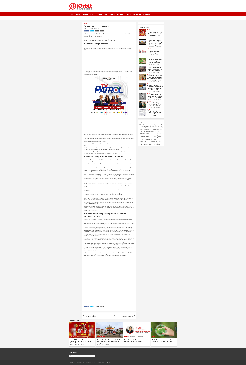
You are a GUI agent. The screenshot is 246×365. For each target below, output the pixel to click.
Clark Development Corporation (152, 128)
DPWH (156, 133)
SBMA (140, 143)
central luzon (157, 126)
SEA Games (145, 143)
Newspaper (146, 14)
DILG (154, 133)
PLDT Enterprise (151, 141)
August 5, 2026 (154, 54)
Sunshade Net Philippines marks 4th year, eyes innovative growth (154, 104)
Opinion (85, 14)
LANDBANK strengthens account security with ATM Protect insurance (155, 61)
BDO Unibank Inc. (145, 126)
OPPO (155, 139)
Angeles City (152, 125)
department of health (144, 133)
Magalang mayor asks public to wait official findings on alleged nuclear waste (155, 113)
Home (71, 14)
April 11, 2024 (87, 28)
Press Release (159, 37)
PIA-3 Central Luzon (94, 28)
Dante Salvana (158, 99)
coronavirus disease (158, 129)
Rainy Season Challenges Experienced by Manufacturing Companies (155, 51)
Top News (153, 144)
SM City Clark (150, 143)
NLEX (152, 139)
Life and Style (102, 14)
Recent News (144, 27)
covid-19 (143, 131)
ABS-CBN (142, 125)
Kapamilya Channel (143, 137)
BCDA (161, 124)
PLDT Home (158, 141)
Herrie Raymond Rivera (155, 56)
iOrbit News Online (81, 362)
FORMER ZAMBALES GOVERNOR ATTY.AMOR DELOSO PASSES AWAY (155, 96)
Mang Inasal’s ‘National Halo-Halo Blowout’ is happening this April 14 (122, 315)
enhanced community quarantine (155, 135)
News (77, 14)
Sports (129, 14)
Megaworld (154, 137)
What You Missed (76, 320)
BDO (141, 126)
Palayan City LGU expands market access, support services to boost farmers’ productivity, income (155, 78)
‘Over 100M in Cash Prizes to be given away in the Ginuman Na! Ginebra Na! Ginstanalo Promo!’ (155, 33)
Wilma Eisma (158, 144)
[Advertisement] (109, 61)
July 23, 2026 (152, 91)
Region (92, 14)
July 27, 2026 (152, 64)
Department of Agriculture (157, 131)
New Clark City (145, 139)
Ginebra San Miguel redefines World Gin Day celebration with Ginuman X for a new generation (155, 43)
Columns (149, 48)
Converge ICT (151, 129)
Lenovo (149, 137)
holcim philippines (157, 136)
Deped (151, 133)
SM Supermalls (149, 144)
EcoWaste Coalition (144, 135)
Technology (120, 14)
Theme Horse (94, 362)
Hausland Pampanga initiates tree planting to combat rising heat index (95, 315)
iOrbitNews (158, 46)
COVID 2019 (150, 131)
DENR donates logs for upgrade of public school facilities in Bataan (154, 69)
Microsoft (159, 137)
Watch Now (136, 14)
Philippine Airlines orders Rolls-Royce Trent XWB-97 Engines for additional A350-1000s (155, 87)
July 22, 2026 (151, 99)
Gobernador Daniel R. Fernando (147, 136)
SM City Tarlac (157, 143)
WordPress (109, 362)
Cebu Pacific (152, 126)
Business (112, 14)
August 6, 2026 (152, 46)
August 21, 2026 (151, 37)
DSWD (160, 133)
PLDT (145, 141)
